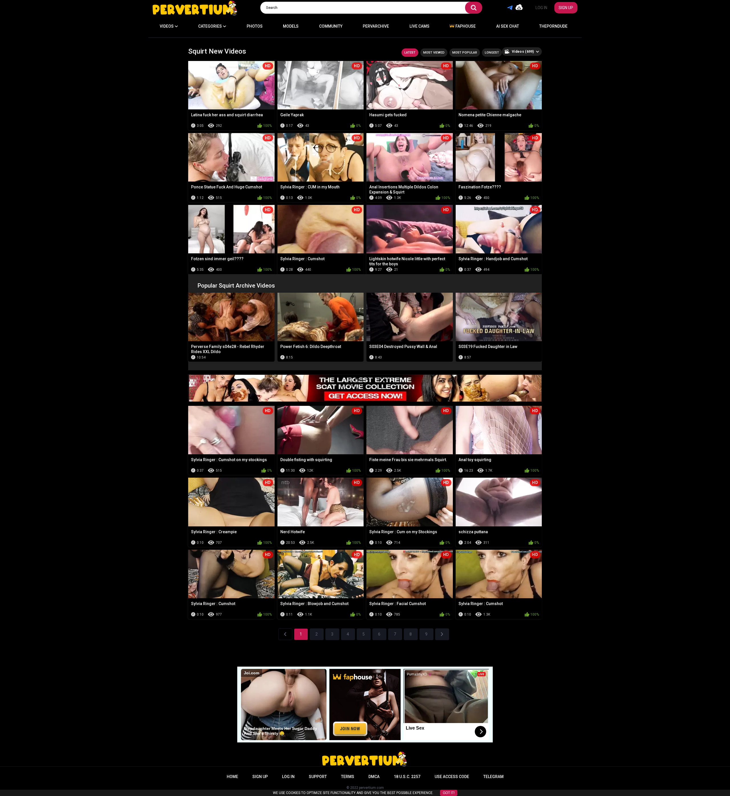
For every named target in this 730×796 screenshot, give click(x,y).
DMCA (374, 776)
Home (232, 776)
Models (291, 26)
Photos (255, 26)
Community (330, 26)
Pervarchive (376, 26)
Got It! (449, 793)
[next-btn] (442, 634)
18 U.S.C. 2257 (407, 776)
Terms (347, 776)
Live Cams (419, 26)
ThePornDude (553, 26)
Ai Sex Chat (507, 26)
